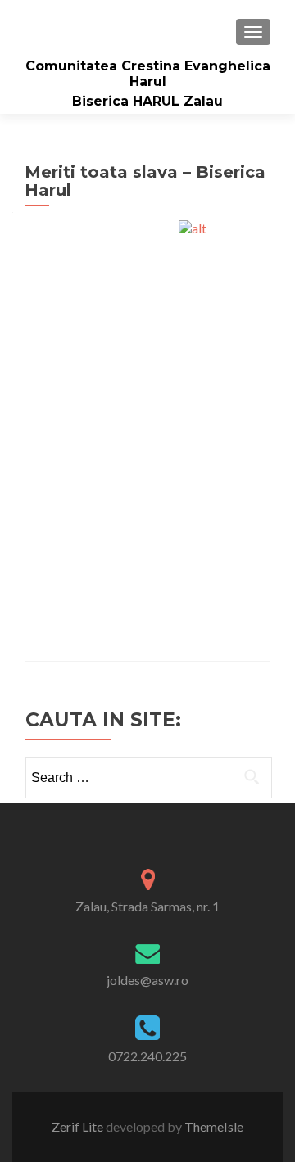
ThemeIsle (213, 1126)
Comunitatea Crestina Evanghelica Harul (147, 73)
